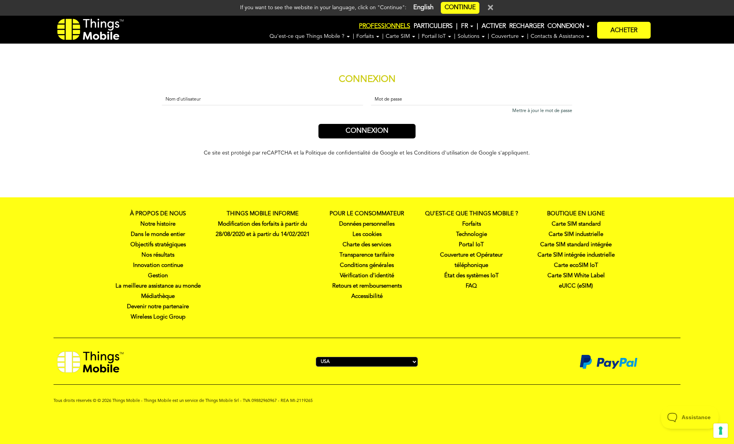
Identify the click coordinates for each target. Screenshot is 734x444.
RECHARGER (526, 26)
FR (465, 26)
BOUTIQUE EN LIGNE (576, 214)
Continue (460, 8)
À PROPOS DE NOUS (158, 214)
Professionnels (384, 26)
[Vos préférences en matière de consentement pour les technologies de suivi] (720, 430)
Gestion (158, 276)
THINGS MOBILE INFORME (263, 214)
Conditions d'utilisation (441, 153)
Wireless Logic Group (158, 317)
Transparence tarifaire (366, 255)
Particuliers (433, 26)
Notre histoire (157, 224)
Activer (494, 26)
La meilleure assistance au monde (158, 286)
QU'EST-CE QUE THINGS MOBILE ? (471, 214)
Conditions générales (367, 265)
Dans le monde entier (158, 234)
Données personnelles (367, 224)
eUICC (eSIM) (576, 286)
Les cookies (367, 234)
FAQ (471, 286)
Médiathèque (158, 296)
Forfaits (365, 36)
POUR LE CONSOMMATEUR (367, 214)
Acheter (624, 31)
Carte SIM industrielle (576, 234)
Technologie (471, 234)
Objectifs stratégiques (158, 245)
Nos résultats (157, 255)
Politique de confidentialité (337, 153)
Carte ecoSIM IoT (576, 265)
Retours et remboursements (367, 286)
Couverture (505, 36)
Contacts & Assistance (558, 36)
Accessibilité (367, 296)
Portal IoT (471, 245)
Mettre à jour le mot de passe (542, 111)
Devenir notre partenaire (158, 307)
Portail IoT (434, 36)
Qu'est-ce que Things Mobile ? (308, 36)
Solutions (469, 36)
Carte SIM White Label (576, 276)
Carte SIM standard (576, 224)
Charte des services (367, 245)
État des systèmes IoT (471, 276)
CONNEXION (566, 26)
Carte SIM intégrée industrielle (576, 255)
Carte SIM (398, 36)
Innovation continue (158, 265)
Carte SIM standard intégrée (576, 245)
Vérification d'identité (367, 276)
